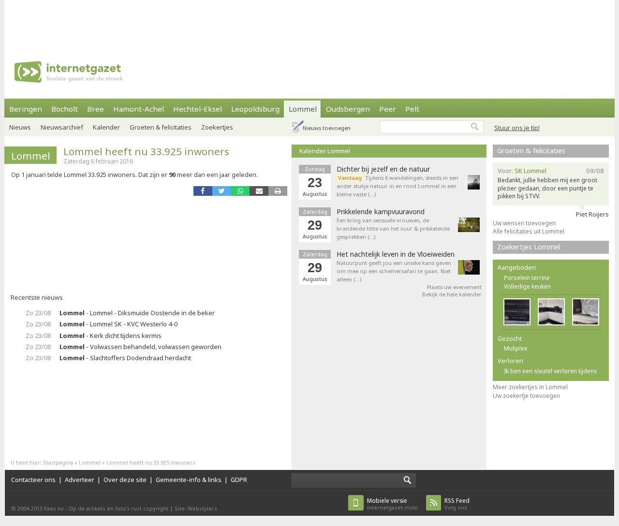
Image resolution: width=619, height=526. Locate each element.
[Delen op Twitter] (221, 190)
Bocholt (64, 109)
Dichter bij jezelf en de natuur (383, 169)
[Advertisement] (309, 22)
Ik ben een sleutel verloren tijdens (550, 371)
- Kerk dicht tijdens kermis (110, 335)
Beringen (25, 109)
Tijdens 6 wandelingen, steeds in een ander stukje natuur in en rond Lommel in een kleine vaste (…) (397, 186)
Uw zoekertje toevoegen (526, 396)
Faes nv (54, 508)
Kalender (106, 127)
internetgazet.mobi (392, 504)
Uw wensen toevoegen (524, 223)
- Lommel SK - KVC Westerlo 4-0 (118, 324)
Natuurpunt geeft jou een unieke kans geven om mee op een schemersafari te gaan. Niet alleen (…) (394, 271)
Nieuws (20, 127)
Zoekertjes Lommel (528, 246)
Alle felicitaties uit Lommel (528, 231)
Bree (95, 109)
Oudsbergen (348, 109)
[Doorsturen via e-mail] (259, 190)
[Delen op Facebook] (202, 190)
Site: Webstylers (196, 508)
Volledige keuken (527, 286)
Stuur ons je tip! (517, 127)
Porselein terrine (527, 278)
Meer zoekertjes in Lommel (530, 387)
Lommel (303, 109)
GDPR (239, 479)
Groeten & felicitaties (161, 127)
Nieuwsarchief (62, 127)
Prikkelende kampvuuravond (381, 211)
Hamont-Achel (138, 109)
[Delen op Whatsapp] (240, 190)
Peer (387, 109)
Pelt (412, 109)
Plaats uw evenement (454, 287)
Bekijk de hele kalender (452, 294)
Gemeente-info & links (188, 479)
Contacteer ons (33, 479)
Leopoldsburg (255, 109)
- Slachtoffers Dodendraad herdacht (125, 357)
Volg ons (457, 504)
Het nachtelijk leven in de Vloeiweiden (396, 254)
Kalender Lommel (324, 150)
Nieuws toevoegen (327, 128)
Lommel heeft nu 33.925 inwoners (146, 151)
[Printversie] (277, 190)
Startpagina (58, 462)
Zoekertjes (217, 127)
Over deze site (125, 479)
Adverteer (79, 479)
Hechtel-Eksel (197, 109)
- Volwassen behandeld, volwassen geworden (140, 346)
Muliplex (515, 348)
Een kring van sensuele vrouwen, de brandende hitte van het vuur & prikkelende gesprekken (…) (393, 228)
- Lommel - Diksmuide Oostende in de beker (137, 312)
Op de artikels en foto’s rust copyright (118, 508)
